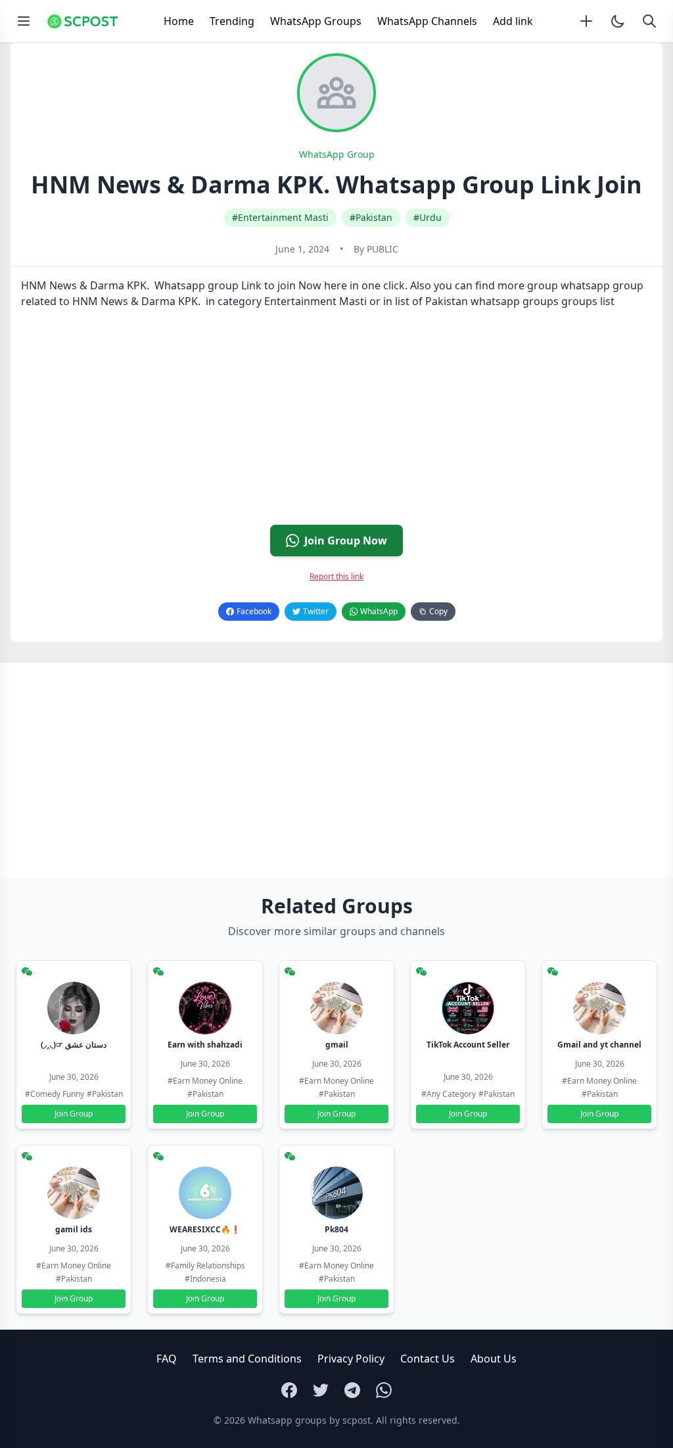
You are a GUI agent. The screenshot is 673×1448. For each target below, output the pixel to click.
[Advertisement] (336, 422)
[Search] (649, 21)
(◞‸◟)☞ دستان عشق (73, 1044)
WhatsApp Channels (427, 21)
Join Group (74, 1113)
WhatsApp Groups (315, 21)
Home (179, 21)
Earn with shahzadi (205, 1044)
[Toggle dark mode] (618, 21)
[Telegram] (352, 1390)
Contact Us (427, 1358)
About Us (494, 1358)
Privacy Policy (350, 1358)
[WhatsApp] (384, 1390)
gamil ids (73, 1229)
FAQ (166, 1358)
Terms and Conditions (247, 1358)
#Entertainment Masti (280, 217)
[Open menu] (24, 21)
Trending (232, 21)
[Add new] (586, 21)
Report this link (336, 576)
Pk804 (336, 1229)
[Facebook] (289, 1390)
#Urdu (427, 217)
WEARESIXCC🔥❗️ (205, 1229)
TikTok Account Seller (468, 1044)
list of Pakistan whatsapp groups (477, 301)
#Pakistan (371, 217)
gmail (336, 1044)
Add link (513, 21)
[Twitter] (321, 1390)
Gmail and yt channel (599, 1044)
